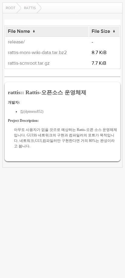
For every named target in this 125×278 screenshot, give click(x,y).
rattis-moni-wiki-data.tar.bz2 (37, 53)
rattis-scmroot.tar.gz (29, 63)
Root (10, 7)
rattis (30, 7)
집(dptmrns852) (31, 111)
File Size (101, 31)
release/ (16, 42)
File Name (19, 31)
